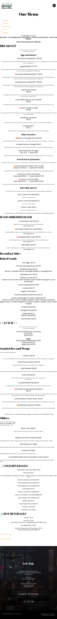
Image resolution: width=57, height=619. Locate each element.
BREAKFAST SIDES (7, 26)
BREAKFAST (5, 20)
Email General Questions (5, 539)
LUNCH (4, 29)
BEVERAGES (5, 32)
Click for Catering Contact (6, 534)
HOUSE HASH (6, 23)
